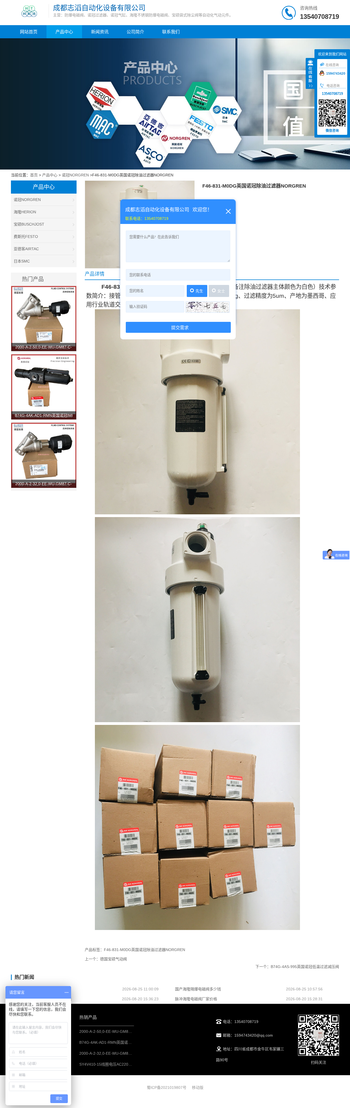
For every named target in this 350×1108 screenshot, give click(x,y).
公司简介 (135, 32)
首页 (34, 175)
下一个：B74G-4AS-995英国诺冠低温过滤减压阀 (297, 966)
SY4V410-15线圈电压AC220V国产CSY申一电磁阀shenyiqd (130, 1064)
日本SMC (22, 261)
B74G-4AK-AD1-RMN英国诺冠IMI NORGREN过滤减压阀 (128, 1042)
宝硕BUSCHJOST (29, 224)
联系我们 (171, 32)
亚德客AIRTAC (26, 249)
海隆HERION (25, 212)
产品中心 (64, 32)
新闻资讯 (100, 32)
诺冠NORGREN (75, 175)
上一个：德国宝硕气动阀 (106, 959)
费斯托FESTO (26, 236)
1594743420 (335, 73)
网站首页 (28, 32)
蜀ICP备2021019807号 (166, 1087)
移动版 (197, 1087)
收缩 (310, 74)
